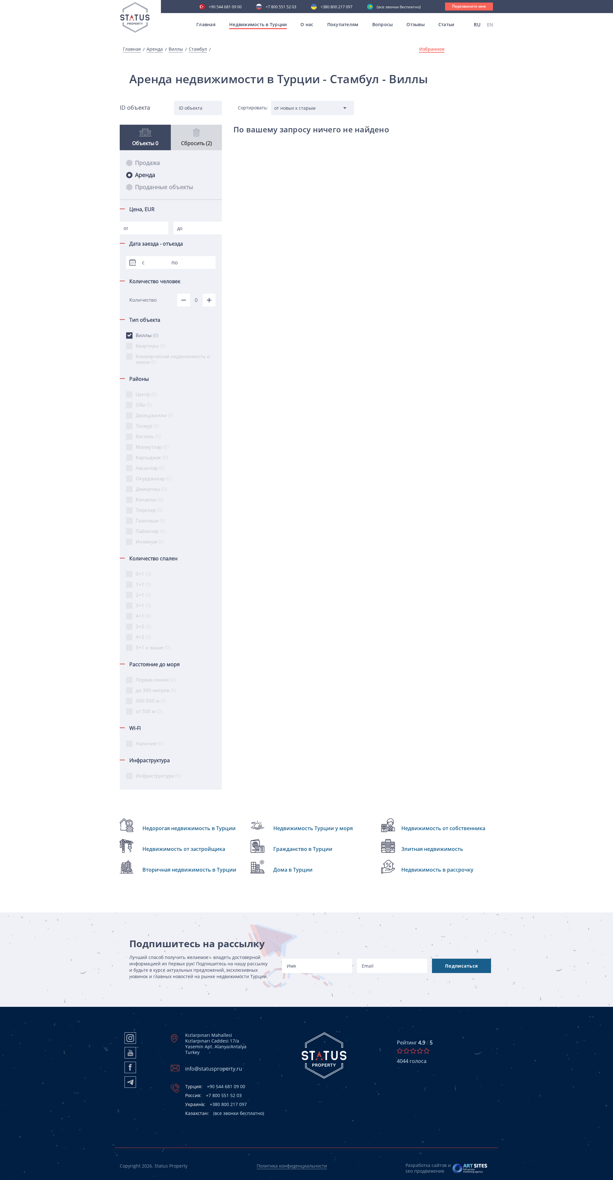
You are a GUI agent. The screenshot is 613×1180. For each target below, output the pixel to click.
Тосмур (147, 426)
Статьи (446, 24)
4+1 (143, 616)
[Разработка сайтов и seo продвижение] (470, 1168)
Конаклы (149, 499)
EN (490, 24)
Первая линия (156, 679)
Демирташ (151, 489)
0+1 (143, 574)
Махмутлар (152, 447)
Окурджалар (153, 478)
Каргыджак (152, 457)
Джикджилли (154, 415)
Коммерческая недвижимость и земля (173, 359)
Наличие (149, 743)
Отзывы (415, 24)
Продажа (147, 163)
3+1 (143, 605)
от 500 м (149, 711)
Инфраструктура (158, 775)
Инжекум (150, 541)
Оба (144, 405)
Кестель (148, 436)
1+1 (143, 584)
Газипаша (150, 520)
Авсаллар (150, 468)
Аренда (155, 49)
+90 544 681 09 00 (225, 7)
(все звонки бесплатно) (399, 7)
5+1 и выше (153, 647)
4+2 (143, 637)
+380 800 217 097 (336, 7)
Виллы (176, 49)
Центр (146, 394)
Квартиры (151, 346)
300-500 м (151, 701)
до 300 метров (156, 690)
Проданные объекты (164, 187)
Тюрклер (149, 510)
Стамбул (198, 49)
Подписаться (461, 966)
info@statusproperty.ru (213, 1068)
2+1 (143, 595)
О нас (306, 24)
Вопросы (382, 24)
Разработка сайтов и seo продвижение (428, 1168)
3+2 (143, 626)
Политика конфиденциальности (292, 1166)
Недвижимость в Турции (258, 24)
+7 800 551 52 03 (281, 7)
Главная (206, 24)
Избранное (431, 49)
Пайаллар (150, 531)
